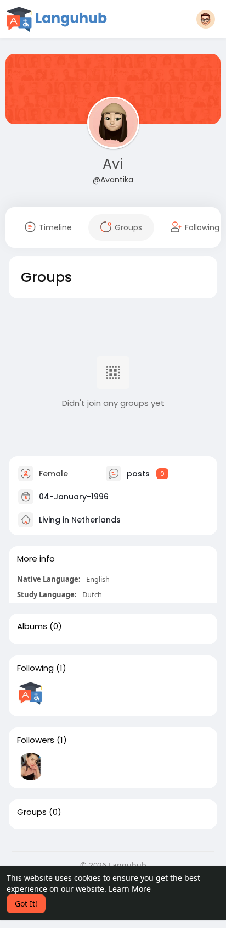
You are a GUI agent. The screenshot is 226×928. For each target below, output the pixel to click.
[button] (206, 19)
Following (35, 668)
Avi (113, 164)
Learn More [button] (130, 888)
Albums (32, 626)
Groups (32, 812)
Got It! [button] (26, 903)
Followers (35, 740)
